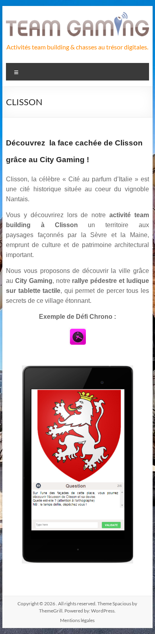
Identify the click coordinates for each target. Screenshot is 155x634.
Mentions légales (77, 620)
